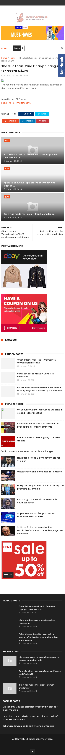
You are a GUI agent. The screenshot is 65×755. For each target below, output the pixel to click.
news (13, 58)
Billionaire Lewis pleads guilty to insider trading (28, 726)
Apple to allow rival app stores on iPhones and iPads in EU (29, 184)
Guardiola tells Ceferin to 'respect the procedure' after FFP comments (38, 425)
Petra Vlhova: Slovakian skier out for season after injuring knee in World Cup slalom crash (39, 389)
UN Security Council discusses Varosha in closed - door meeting (40, 411)
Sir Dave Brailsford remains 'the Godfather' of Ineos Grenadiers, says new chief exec (40, 530)
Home (4, 48)
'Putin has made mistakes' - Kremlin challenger (29, 214)
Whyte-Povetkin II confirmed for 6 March (39, 471)
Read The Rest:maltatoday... (16, 102)
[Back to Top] (32, 751)
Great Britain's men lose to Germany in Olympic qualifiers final (36, 361)
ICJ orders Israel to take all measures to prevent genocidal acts (31, 156)
